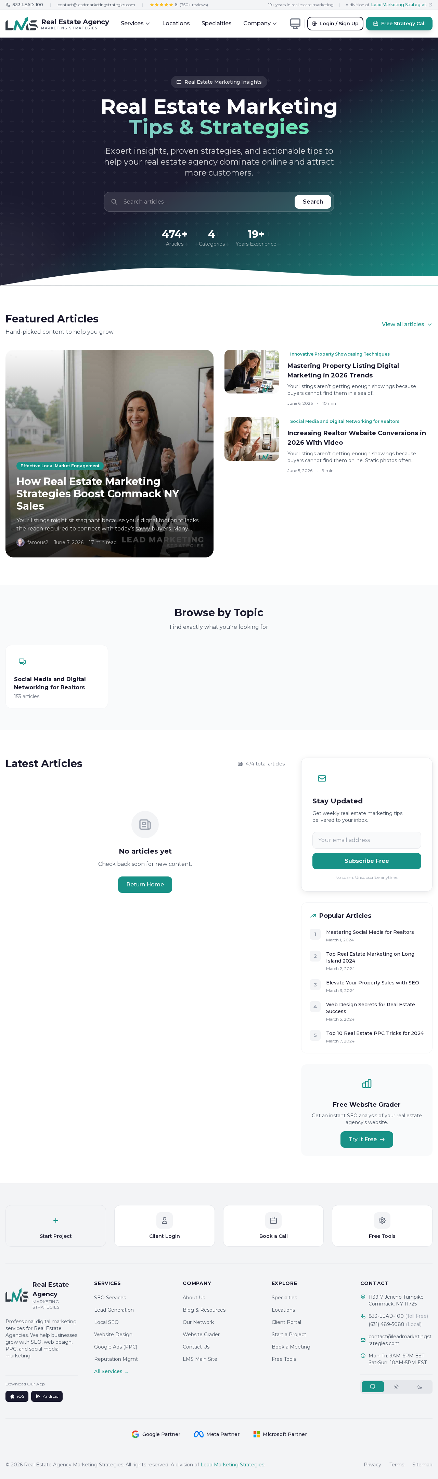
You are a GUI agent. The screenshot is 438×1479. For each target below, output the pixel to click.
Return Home (145, 884)
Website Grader (201, 1334)
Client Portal (286, 1322)
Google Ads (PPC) (115, 1347)
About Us (194, 1298)
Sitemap (422, 1465)
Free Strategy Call (403, 23)
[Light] (396, 1386)
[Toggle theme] (295, 23)
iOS (20, 1396)
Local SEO (106, 1322)
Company (257, 23)
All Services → (111, 1371)
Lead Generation (114, 1310)
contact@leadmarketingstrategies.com (96, 4)
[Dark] (420, 1386)
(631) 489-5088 (395, 1324)
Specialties (217, 23)
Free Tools (284, 1359)
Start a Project (289, 1334)
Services (132, 23)
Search (313, 201)
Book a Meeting (291, 1347)
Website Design (113, 1334)
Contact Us (196, 1347)
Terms (396, 1465)
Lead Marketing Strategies (232, 1465)
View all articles (403, 324)
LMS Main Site (200, 1359)
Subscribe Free (367, 861)
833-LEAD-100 (398, 1316)
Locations (176, 23)
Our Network (198, 1322)
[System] (373, 1386)
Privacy (372, 1465)
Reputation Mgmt (116, 1359)
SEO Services (110, 1298)
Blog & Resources (204, 1310)
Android (51, 1396)
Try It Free (363, 1139)
